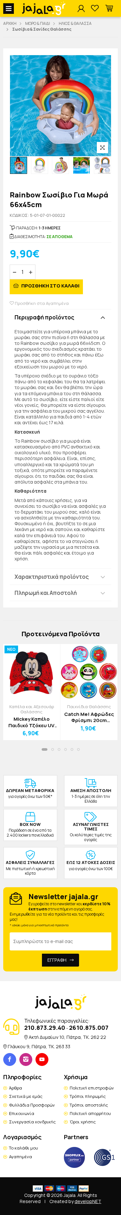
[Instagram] (25, 1059)
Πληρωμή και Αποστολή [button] (46, 593)
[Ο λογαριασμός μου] (81, 9)
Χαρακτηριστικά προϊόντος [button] (52, 576)
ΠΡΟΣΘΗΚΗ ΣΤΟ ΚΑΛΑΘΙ (49, 285)
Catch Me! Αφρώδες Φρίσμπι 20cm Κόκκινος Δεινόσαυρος (89, 717)
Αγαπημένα (20, 1157)
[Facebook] (9, 1059)
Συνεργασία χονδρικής (32, 1122)
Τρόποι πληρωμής (88, 1096)
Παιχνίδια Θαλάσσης (89, 706)
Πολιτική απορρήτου (90, 1113)
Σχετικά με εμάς (26, 1096)
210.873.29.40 (44, 1027)
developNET (88, 1201)
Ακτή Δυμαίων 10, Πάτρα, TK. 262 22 (67, 1037)
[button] (109, 9)
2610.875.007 (88, 1027)
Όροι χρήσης (83, 1122)
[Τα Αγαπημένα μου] (95, 9)
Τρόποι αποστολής (89, 1105)
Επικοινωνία (21, 1113)
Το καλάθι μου (23, 1148)
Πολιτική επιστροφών (92, 1088)
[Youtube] (41, 1059)
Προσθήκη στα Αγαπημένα (41, 303)
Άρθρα (15, 1088)
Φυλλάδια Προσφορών (32, 1105)
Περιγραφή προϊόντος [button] (44, 317)
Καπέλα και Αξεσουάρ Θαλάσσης (31, 709)
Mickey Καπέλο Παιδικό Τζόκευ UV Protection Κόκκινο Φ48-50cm (31, 722)
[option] (18, 165)
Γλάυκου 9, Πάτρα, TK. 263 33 (39, 1046)
